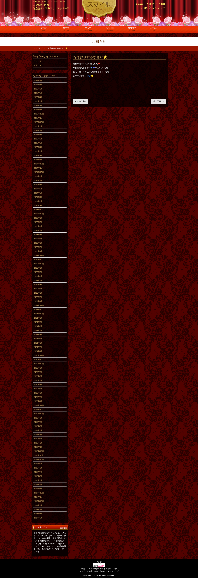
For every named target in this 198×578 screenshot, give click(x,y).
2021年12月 (39, 305)
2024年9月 (38, 176)
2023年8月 (38, 222)
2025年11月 (39, 118)
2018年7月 (38, 472)
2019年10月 (39, 414)
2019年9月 (38, 418)
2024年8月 (38, 180)
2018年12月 (39, 451)
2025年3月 (38, 151)
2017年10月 (39, 501)
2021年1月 (38, 351)
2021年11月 (39, 309)
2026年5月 (38, 93)
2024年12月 (39, 164)
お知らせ (37, 61)
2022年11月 (39, 260)
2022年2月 (38, 297)
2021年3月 (38, 343)
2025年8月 (38, 130)
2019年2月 (38, 443)
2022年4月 (38, 289)
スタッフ (88, 29)
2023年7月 (38, 226)
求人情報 (132, 29)
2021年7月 (38, 326)
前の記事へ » (158, 101)
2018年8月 (38, 468)
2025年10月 (39, 122)
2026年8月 (38, 80)
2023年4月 (38, 239)
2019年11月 (39, 409)
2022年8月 (38, 272)
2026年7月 (38, 85)
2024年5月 (38, 193)
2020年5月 (38, 384)
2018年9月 (38, 464)
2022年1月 (38, 301)
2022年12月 (39, 255)
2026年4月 (38, 97)
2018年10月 (39, 459)
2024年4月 (38, 197)
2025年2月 (38, 155)
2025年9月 (38, 126)
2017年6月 (38, 518)
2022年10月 (39, 264)
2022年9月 (38, 268)
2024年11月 (39, 168)
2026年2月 (38, 105)
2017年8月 (38, 509)
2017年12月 (39, 493)
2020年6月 (38, 380)
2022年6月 (38, 280)
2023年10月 (39, 214)
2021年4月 (38, 339)
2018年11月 (39, 455)
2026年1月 (38, 110)
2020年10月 (39, 364)
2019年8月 (38, 422)
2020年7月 (38, 376)
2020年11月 (39, 359)
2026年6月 (38, 89)
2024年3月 (38, 201)
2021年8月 (38, 322)
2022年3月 (38, 293)
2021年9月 (38, 318)
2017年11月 (39, 497)
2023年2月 (38, 247)
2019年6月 (38, 430)
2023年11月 (39, 210)
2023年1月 (38, 251)
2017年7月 (38, 514)
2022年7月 (38, 276)
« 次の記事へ (80, 101)
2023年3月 (38, 243)
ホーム (44, 29)
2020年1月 (38, 401)
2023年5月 (38, 235)
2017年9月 (38, 505)
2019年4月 (38, 439)
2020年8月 (38, 372)
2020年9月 (38, 368)
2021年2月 (38, 347)
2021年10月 (39, 314)
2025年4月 (38, 147)
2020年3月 (38, 393)
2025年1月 (38, 160)
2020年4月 (38, 389)
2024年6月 (38, 189)
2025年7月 (38, 135)
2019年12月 (39, 405)
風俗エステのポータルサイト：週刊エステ (99, 569)
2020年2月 (38, 397)
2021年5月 (38, 334)
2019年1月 (38, 447)
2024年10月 (39, 172)
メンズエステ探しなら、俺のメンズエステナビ (99, 571)
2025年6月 (38, 139)
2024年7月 (38, 185)
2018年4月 (38, 484)
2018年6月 (38, 476)
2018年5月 (38, 480)
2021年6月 (38, 330)
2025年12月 (39, 114)
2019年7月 (38, 426)
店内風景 (110, 29)
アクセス (154, 29)
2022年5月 (38, 284)
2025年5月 (38, 143)
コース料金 (66, 29)
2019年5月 (38, 434)
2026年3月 (38, 101)
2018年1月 (38, 489)
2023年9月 (38, 218)
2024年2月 (38, 205)
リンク (99, 562)
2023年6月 (38, 230)
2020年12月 (39, 355)
